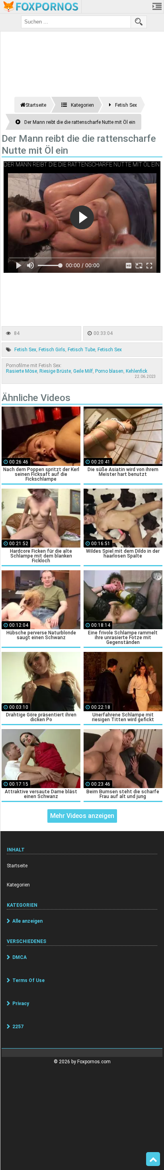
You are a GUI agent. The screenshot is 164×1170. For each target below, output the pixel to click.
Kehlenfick (136, 371)
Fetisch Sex (110, 349)
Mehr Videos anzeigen (82, 816)
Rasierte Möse (21, 371)
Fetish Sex (25, 349)
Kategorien (18, 885)
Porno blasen (109, 371)
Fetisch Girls (52, 349)
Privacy (20, 1003)
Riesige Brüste (55, 371)
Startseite (17, 866)
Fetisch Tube (81, 349)
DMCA (19, 957)
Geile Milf (83, 371)
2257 (17, 1026)
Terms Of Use (28, 980)
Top (153, 1159)
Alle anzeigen (27, 921)
